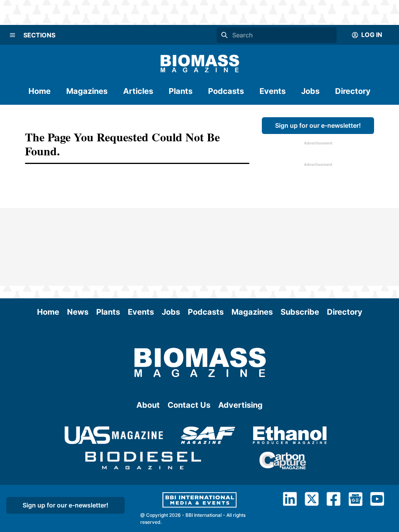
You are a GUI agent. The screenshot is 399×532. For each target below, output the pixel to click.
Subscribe (300, 312)
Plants (180, 91)
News (77, 312)
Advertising (240, 405)
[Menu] (12, 35)
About (148, 405)
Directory (353, 91)
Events (273, 91)
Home (39, 91)
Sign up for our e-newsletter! (318, 125)
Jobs (310, 91)
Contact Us (189, 405)
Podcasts (226, 91)
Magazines (87, 91)
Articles (138, 91)
